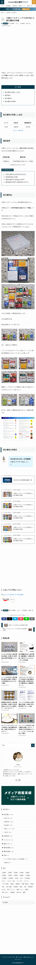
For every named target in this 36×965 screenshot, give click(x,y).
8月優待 (16, 875)
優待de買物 (9, 847)
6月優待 (4, 875)
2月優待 (10, 872)
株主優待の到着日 (10, 101)
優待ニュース (9, 828)
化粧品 (32, 884)
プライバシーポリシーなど (8, 957)
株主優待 (8, 814)
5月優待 (27, 872)
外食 (3, 886)
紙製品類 (30, 886)
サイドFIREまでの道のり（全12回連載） (15, 859)
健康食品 (18, 884)
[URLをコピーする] (32, 618)
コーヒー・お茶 (11, 881)
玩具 (25, 886)
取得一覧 (8, 818)
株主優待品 (8, 98)
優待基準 (7, 95)
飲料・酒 (28, 23)
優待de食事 (9, 851)
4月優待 (21, 872)
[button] (4, 618)
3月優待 (16, 872)
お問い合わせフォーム (28, 957)
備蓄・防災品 (25, 884)
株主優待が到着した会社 (12, 92)
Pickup (16, 878)
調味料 (26, 889)
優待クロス (8, 843)
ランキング (8, 840)
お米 (21, 878)
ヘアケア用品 (5, 884)
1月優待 (4, 872)
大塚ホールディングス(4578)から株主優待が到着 (23, 494)
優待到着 (5, 23)
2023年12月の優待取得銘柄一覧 (22, 480)
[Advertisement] (18, 47)
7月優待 (10, 875)
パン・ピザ (19, 881)
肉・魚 (3, 889)
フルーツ (26, 881)
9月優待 (21, 875)
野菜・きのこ (5, 892)
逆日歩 (7, 832)
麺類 (24, 892)
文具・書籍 (9, 886)
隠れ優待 (8, 825)
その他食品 (22, 23)
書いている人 (19, 957)
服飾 (21, 886)
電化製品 (12, 892)
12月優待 (12, 23)
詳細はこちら (26, 9)
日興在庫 (8, 836)
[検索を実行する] (33, 745)
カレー (17, 23)
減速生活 (7, 862)
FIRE (6, 855)
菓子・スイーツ (11, 889)
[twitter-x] (16, 780)
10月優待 (28, 875)
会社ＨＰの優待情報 (18, 130)
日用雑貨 (16, 886)
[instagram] (19, 780)
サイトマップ (18, 959)
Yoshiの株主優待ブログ (18, 2)
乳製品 (12, 884)
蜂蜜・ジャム (20, 889)
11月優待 (4, 878)
